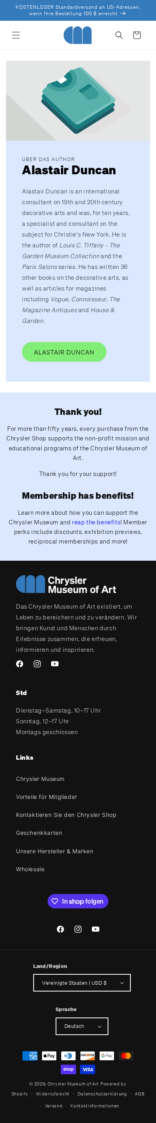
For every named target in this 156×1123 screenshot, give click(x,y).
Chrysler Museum (40, 778)
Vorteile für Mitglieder (46, 796)
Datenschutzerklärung (102, 1094)
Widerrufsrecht (53, 1094)
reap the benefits (96, 522)
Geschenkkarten (39, 832)
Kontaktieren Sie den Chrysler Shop (66, 814)
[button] (16, 35)
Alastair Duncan (64, 352)
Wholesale (30, 869)
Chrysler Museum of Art (73, 1084)
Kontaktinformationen (94, 1106)
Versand (54, 1106)
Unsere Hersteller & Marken (55, 851)
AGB (139, 1094)
